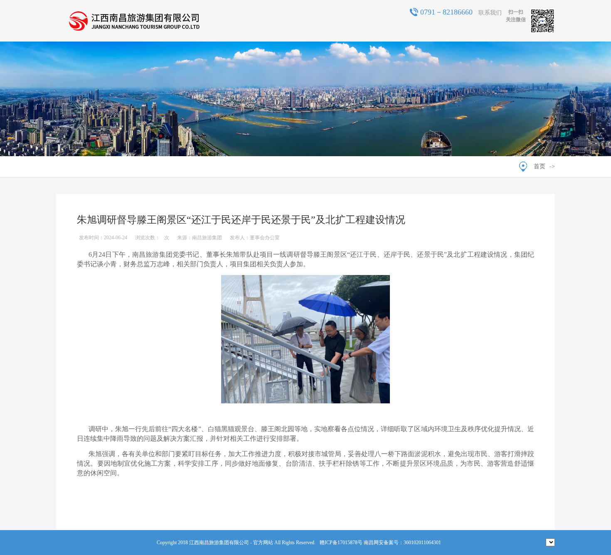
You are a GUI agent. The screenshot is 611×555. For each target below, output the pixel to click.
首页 (539, 166)
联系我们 (490, 13)
